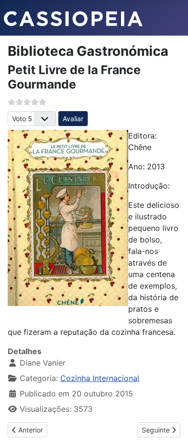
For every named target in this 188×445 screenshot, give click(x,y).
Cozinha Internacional (99, 378)
